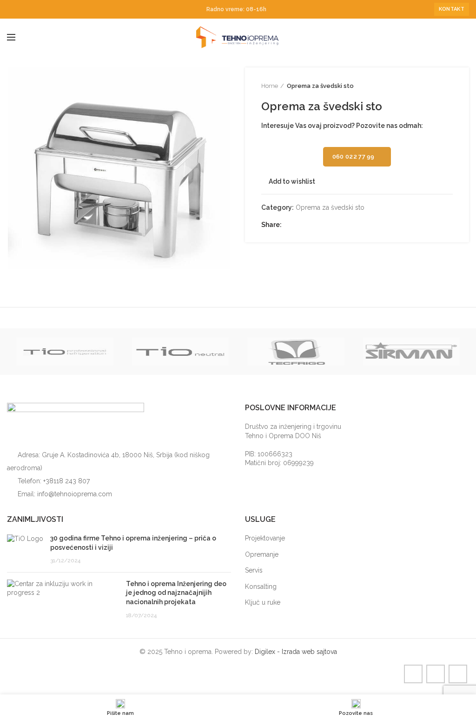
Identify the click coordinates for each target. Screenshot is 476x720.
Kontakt (451, 9)
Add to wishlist (292, 181)
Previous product (429, 86)
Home (269, 85)
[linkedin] (33, 9)
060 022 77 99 (353, 156)
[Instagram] (23, 9)
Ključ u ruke (262, 602)
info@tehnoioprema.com (74, 494)
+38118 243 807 (66, 481)
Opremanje (261, 554)
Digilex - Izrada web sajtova (296, 651)
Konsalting (261, 586)
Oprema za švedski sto (320, 85)
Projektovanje (265, 538)
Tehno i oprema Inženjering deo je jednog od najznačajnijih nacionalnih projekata (176, 593)
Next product (448, 86)
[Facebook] (12, 9)
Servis (254, 570)
